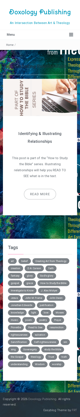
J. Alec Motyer (49, 290)
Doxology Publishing (40, 12)
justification (46, 305)
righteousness (19, 334)
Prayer (57, 320)
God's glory (46, 275)
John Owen (56, 297)
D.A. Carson (34, 268)
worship (56, 364)
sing (13, 349)
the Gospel (17, 356)
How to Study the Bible (53, 283)
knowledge (17, 312)
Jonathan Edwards (21, 305)
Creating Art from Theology (50, 261)
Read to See (35, 327)
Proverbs (16, 327)
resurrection (56, 327)
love (46, 312)
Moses (60, 312)
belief (24, 261)
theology (36, 356)
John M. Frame (33, 297)
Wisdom (40, 364)
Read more (40, 194)
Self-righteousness (45, 342)
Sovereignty (30, 349)
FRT (74, 410)
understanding (19, 364)
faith (51, 268)
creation (15, 268)
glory (30, 275)
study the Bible (52, 349)
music (14, 320)
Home (10, 44)
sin (65, 342)
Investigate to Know (22, 290)
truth (64, 356)
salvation (40, 334)
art (12, 261)
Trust (51, 356)
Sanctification (19, 342)
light (33, 312)
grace (29, 283)
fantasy (15, 275)
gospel (15, 283)
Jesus (14, 297)
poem (28, 320)
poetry (43, 320)
